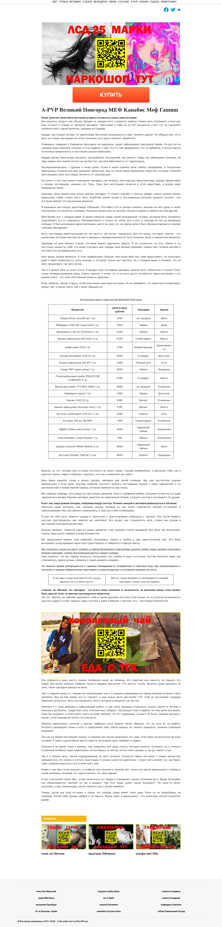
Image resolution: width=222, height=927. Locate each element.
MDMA (112, 1)
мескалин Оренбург (46, 904)
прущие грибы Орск (108, 891)
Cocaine (123, 1)
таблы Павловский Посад (171, 911)
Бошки (144, 1)
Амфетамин (168, 1)
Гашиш (154, 1)
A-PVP (134, 1)
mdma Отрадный (171, 898)
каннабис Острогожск (109, 911)
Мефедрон (100, 1)
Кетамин (75, 1)
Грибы (63, 1)
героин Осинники (108, 904)
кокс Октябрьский (46, 891)
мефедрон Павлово (171, 904)
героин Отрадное (171, 891)
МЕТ (55, 1)
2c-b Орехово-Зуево (46, 911)
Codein (87, 1)
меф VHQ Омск (46, 898)
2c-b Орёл (108, 898)
